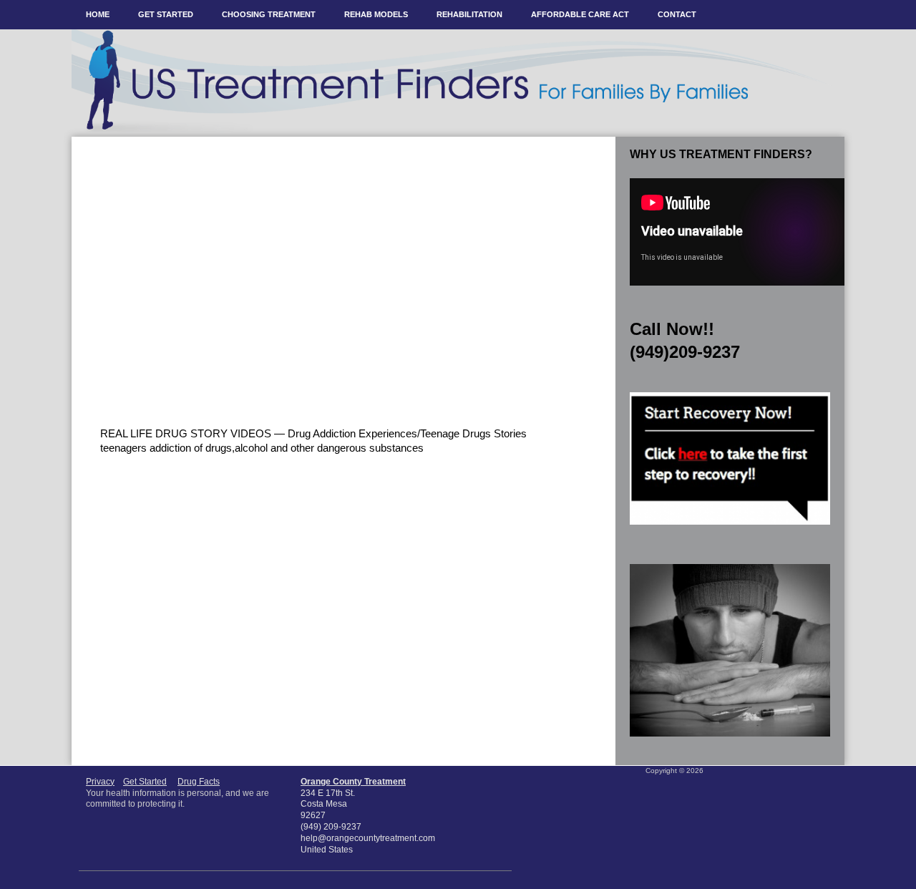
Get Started (145, 782)
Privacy (100, 782)
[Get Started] (730, 529)
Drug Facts (198, 782)
